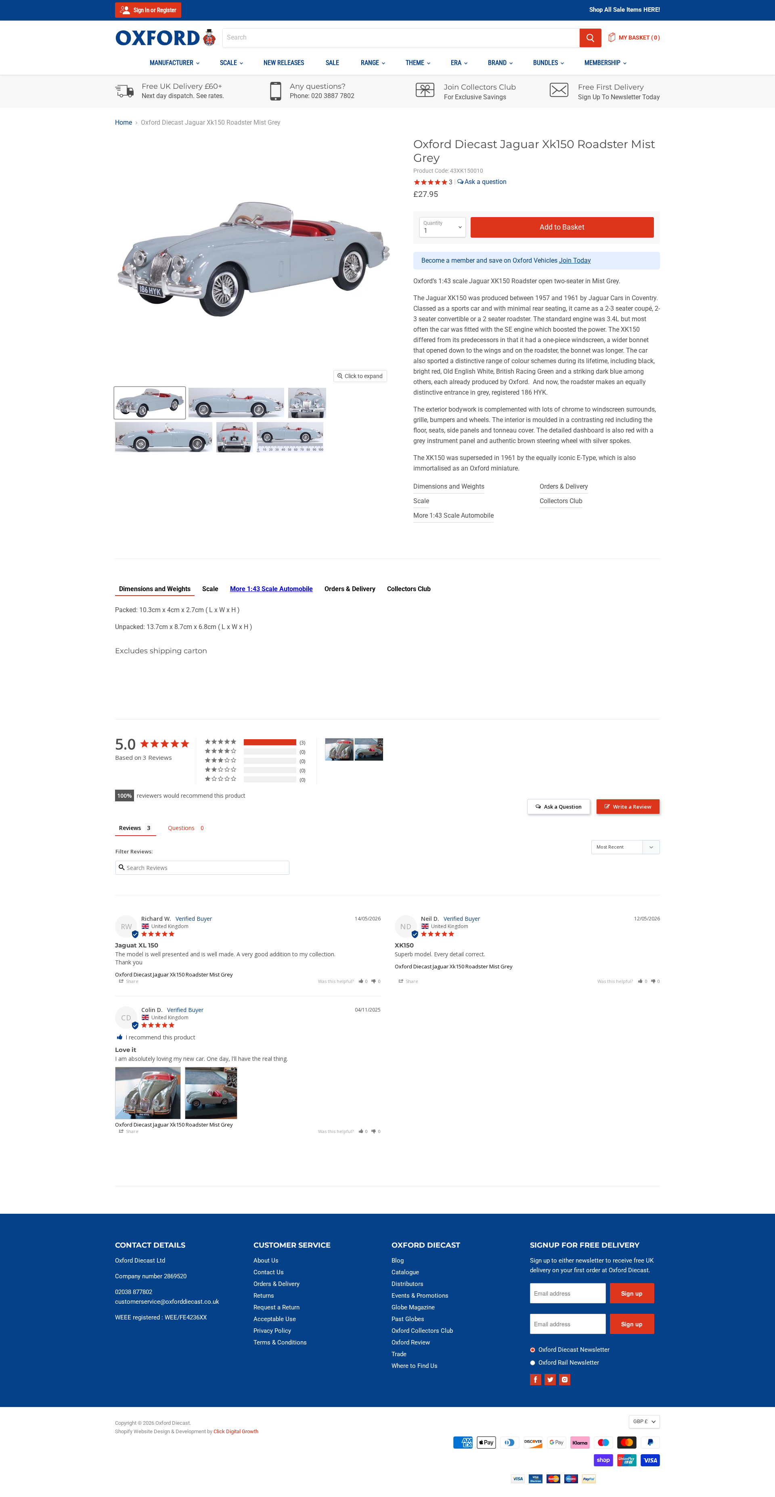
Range (371, 63)
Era (457, 63)
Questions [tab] (181, 828)
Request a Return (276, 1307)
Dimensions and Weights (448, 486)
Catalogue (405, 1272)
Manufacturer (172, 63)
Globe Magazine (413, 1307)
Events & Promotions (420, 1295)
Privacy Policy (272, 1330)
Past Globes (408, 1319)
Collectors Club (561, 501)
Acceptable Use (274, 1319)
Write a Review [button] (632, 806)
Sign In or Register (154, 10)
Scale (229, 63)
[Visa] (518, 1481)
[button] (363, 981)
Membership (603, 63)
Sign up (632, 1293)
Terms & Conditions (280, 1342)
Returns (263, 1295)
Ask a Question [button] (563, 806)
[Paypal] (589, 1481)
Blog (398, 1260)
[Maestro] (571, 1481)
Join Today (575, 260)
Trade (399, 1354)
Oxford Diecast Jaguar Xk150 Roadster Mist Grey (174, 974)
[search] (401, 38)
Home (123, 122)
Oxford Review (411, 1342)
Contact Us (268, 1272)
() (639, 37)
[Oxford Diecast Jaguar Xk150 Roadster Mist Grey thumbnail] (149, 403)
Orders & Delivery (564, 486)
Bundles (546, 63)
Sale (332, 63)
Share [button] (131, 981)
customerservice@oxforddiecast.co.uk (167, 1301)
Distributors (407, 1284)
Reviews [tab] (130, 828)
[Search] (590, 38)
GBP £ (640, 1421)
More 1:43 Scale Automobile (453, 515)
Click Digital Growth (236, 1431)
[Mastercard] (553, 1481)
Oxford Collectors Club (422, 1330)
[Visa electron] (535, 1481)
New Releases (284, 63)
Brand (498, 63)
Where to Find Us (415, 1365)
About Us (266, 1260)
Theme (416, 63)
